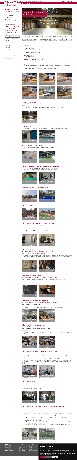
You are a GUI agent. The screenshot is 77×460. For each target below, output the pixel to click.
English (63, 1)
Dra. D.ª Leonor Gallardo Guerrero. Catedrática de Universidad (46, 408)
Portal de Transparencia (23, 449)
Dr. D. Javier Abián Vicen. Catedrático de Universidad (44, 353)
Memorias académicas (11, 56)
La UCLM (21, 444)
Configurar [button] (55, 457)
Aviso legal (6, 457)
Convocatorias (8, 58)
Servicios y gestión (22, 450)
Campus (20, 446)
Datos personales (15, 457)
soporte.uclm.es (9, 450)
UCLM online (31, 447)
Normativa (7, 45)
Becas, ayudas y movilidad (33, 448)
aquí (29, 228)
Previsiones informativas (23, 448)
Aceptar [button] (42, 457)
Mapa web (16, 458)
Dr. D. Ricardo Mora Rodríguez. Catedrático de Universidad (45, 326)
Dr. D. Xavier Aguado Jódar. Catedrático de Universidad (44, 251)
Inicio (23, 6)
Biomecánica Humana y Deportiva (38, 253)
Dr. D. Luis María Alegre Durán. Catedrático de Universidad (45, 225)
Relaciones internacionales (23, 445)
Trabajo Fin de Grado (10, 43)
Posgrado (7, 36)
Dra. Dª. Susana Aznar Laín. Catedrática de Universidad (44, 382)
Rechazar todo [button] (48, 457)
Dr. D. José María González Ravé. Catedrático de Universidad (45, 302)
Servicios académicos (33, 450)
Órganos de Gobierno (22, 447)
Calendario (31, 449)
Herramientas (69, 1)
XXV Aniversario (9, 15)
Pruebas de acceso (10, 24)
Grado (23, 3)
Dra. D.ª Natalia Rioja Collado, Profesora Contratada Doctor (45, 277)
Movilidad (7, 47)
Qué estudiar (31, 445)
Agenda (20, 448)
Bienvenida (8, 17)
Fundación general (22, 451)
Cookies (10, 457)
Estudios (31, 444)
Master (28, 3)
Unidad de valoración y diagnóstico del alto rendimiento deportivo (11, 52)
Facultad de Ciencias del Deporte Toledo (31, 1)
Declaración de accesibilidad (9, 458)
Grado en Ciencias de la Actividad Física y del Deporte (11, 32)
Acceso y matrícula (32, 446)
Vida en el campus (32, 448)
